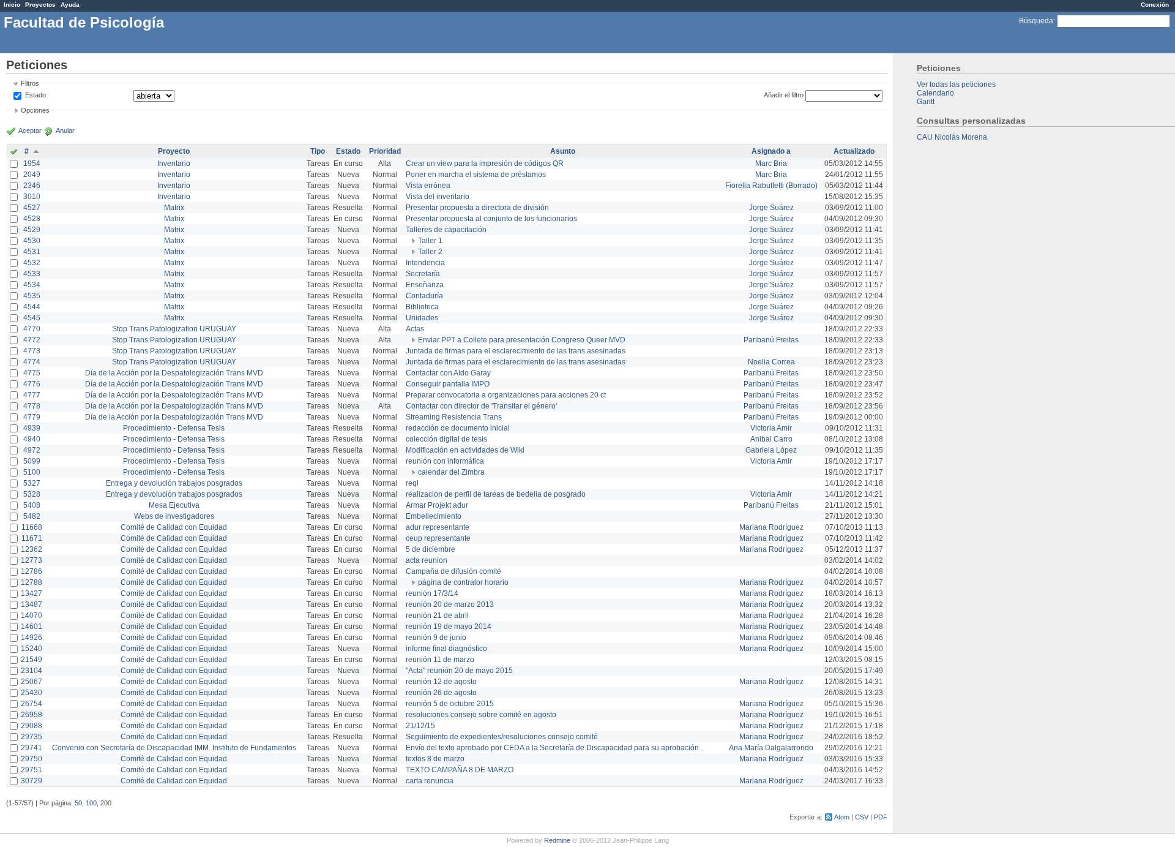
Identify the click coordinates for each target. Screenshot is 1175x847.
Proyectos (40, 4)
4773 (31, 351)
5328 (31, 494)
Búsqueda (1036, 21)
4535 (31, 296)
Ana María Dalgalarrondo (771, 747)
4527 (31, 207)
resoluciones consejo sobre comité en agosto (481, 714)
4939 (31, 428)
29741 (31, 747)
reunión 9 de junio (436, 637)
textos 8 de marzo (435, 759)
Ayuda (70, 4)
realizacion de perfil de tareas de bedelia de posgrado (496, 494)
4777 (31, 395)
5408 (31, 505)
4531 (31, 251)
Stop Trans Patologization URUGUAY (174, 329)
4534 (31, 284)
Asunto (562, 151)
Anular (65, 130)
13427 (31, 593)
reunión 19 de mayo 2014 (448, 626)
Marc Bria (771, 163)
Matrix (174, 207)
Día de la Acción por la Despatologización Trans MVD (174, 373)
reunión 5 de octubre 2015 (450, 703)
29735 (31, 736)
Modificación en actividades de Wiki (465, 450)
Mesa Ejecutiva (174, 505)
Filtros (30, 83)
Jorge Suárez (771, 207)
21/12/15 (420, 725)
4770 (31, 329)
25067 (31, 681)
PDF (880, 817)
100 (91, 803)
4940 (31, 439)
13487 (31, 604)
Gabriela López (771, 450)
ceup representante (438, 538)
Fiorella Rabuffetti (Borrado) (771, 185)
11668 (31, 527)
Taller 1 (430, 240)
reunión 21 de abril (437, 615)
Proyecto (174, 151)
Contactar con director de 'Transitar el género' (481, 406)
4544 (31, 307)
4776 (31, 384)
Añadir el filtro (784, 95)
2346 (31, 185)
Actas (415, 329)
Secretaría (423, 273)
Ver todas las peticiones (956, 84)
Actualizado (854, 151)
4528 (31, 218)
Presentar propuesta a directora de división (477, 207)
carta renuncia (429, 781)
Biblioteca (422, 307)
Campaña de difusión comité (453, 571)
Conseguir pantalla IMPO (448, 384)
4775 (31, 373)
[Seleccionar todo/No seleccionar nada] (13, 152)
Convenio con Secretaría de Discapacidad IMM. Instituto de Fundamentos (174, 747)
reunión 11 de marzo (440, 659)
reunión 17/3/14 (432, 593)
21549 (31, 659)
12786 (31, 571)
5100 (31, 472)
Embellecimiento (433, 516)
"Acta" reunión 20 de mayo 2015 (459, 670)
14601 (31, 626)
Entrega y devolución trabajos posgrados (174, 483)
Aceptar (30, 130)
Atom (841, 817)
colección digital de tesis (446, 439)
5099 (31, 461)
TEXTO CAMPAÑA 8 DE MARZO (459, 770)
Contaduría (424, 296)
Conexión (1155, 4)
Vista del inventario (437, 196)
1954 (31, 163)
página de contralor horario (463, 582)
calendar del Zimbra (451, 472)
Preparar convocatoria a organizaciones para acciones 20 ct (506, 395)
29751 (31, 770)
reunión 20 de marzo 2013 (450, 604)
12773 (31, 560)
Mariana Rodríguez (771, 527)
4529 (31, 229)
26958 (31, 714)
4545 (31, 318)
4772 (31, 340)
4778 (31, 406)
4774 (31, 362)
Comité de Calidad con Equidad (174, 527)
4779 (31, 417)
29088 (31, 725)
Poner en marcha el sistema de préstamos (476, 174)
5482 (31, 516)
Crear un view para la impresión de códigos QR (485, 163)
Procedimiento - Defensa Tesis (174, 428)
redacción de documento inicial (458, 428)
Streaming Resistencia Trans (454, 417)
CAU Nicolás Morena (952, 137)
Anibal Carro (771, 439)
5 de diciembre (430, 549)
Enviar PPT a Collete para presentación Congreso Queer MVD (521, 340)
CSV (861, 817)
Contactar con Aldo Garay (448, 373)
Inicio (12, 4)
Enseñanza (425, 284)
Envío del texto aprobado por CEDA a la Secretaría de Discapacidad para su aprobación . (554, 747)
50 (78, 803)
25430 (31, 692)
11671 (31, 538)
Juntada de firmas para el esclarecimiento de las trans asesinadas (515, 351)
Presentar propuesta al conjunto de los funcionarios (491, 218)
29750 (31, 759)
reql (412, 483)
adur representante (437, 527)
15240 (31, 648)
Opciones (35, 110)
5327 (31, 483)
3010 (31, 196)
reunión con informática (445, 461)
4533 (31, 273)
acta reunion (426, 560)
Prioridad (385, 151)
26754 (31, 703)
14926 (31, 637)
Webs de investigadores (174, 516)
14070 (31, 615)
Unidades (422, 318)
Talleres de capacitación (446, 229)
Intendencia (425, 262)
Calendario (935, 93)
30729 (31, 781)
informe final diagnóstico (446, 648)
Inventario (173, 163)
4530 (31, 240)
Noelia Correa (771, 362)
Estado (35, 95)
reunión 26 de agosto (441, 692)
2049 (31, 174)
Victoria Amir (771, 428)
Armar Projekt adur (437, 505)
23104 (31, 670)
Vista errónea (428, 185)
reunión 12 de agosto (441, 681)
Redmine (557, 840)
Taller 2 (430, 251)
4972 (31, 450)
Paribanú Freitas (771, 340)
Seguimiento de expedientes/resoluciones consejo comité (502, 736)
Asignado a (771, 151)
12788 (31, 582)
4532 (31, 262)
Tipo (317, 151)
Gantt (925, 101)
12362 (31, 549)
